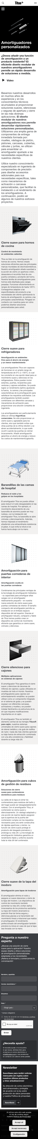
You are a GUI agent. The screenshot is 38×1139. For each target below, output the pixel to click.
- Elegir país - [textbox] (8, 1008)
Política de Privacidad (22, 1117)
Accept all (19, 1122)
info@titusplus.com (9, 1054)
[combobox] (19, 1007)
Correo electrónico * (8, 984)
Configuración (19, 1134)
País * (3, 1003)
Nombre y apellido (8, 974)
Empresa (4, 994)
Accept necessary (19, 1128)
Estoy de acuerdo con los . (19, 1018)
